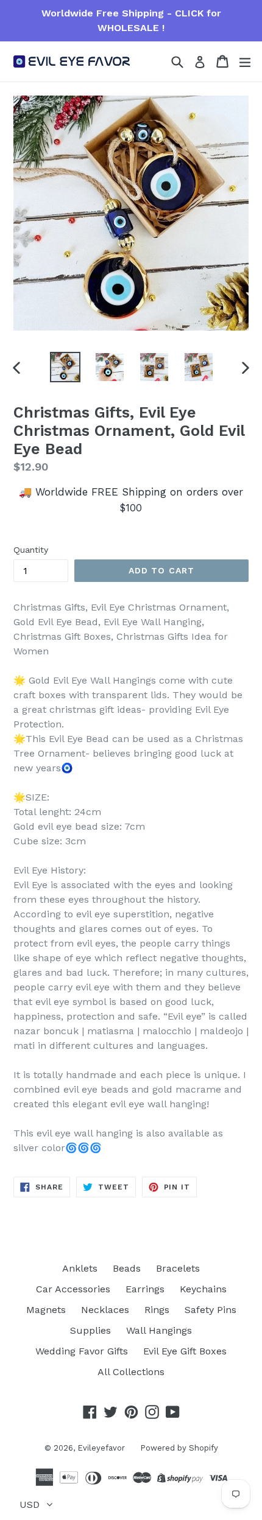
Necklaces (105, 1309)
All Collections (131, 1372)
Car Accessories (73, 1289)
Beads (127, 1268)
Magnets (46, 1309)
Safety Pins (210, 1309)
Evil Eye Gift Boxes (185, 1351)
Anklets (79, 1268)
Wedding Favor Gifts (81, 1351)
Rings (156, 1309)
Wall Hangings (159, 1330)
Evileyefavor (101, 1447)
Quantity (30, 550)
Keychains (203, 1289)
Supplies (90, 1330)
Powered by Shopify (179, 1447)
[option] (65, 367)
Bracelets (178, 1268)
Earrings (145, 1289)
